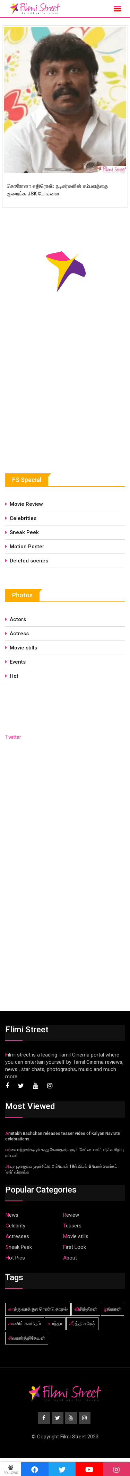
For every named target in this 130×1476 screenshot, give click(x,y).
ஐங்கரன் (112, 1309)
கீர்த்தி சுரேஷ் (82, 1323)
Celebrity (15, 1226)
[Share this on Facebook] (35, 1469)
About (70, 1258)
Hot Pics (15, 1258)
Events (18, 662)
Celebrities (23, 518)
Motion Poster (27, 546)
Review (71, 1215)
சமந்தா (55, 1323)
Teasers (72, 1226)
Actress (19, 633)
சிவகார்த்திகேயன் (26, 1338)
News (12, 1215)
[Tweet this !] (62, 1469)
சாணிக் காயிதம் (24, 1323)
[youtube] (89, 1469)
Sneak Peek (24, 532)
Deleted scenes (29, 561)
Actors (18, 619)
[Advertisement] (57, 400)
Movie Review (26, 504)
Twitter (13, 737)
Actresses (17, 1236)
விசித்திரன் (86, 1309)
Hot (14, 676)
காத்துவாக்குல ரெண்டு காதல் (38, 1309)
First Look (74, 1247)
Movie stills (23, 648)
